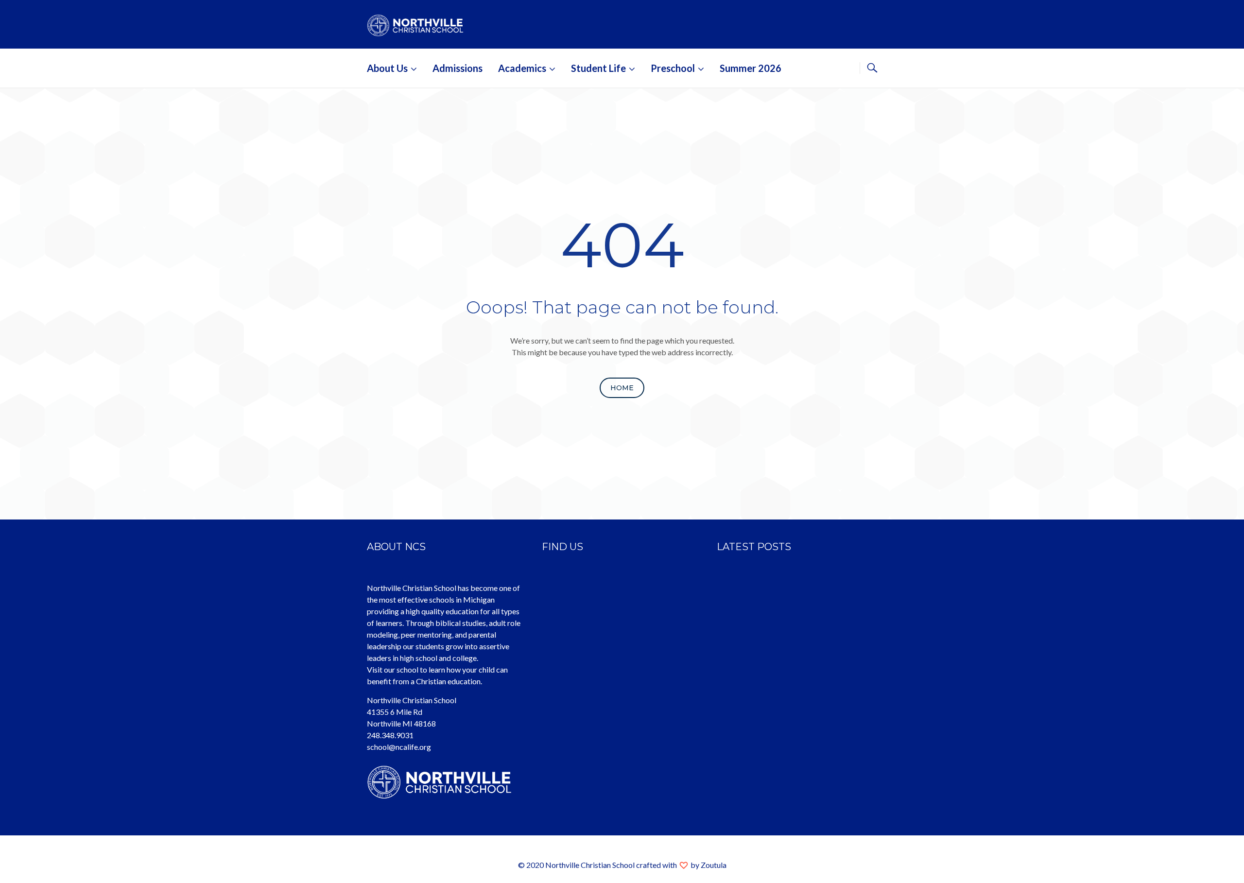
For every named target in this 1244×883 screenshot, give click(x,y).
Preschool (673, 68)
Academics (522, 68)
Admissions (457, 68)
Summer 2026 (750, 68)
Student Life (598, 68)
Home (622, 387)
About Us (387, 68)
